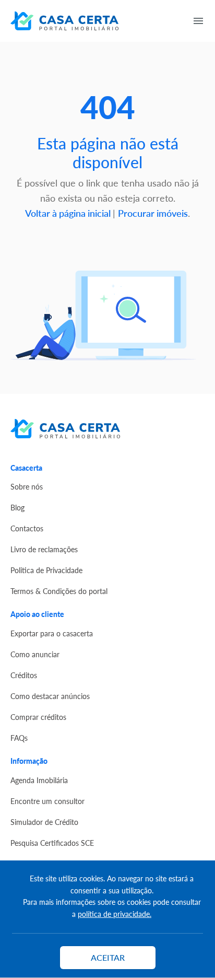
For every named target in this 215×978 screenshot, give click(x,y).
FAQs (19, 737)
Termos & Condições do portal (59, 591)
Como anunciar (34, 654)
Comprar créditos (38, 717)
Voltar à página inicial (69, 212)
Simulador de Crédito (44, 822)
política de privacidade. (114, 914)
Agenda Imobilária (39, 780)
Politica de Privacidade (46, 570)
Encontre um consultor (47, 801)
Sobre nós (26, 486)
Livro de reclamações (44, 549)
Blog (17, 507)
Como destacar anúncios (50, 696)
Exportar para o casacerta (51, 633)
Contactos (26, 528)
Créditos (23, 675)
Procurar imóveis (153, 212)
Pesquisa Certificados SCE (52, 842)
